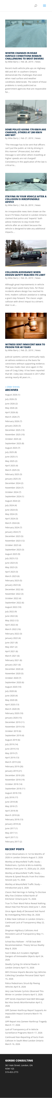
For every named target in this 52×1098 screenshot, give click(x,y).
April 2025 (10, 465)
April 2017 (10, 837)
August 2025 (11, 447)
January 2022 (11, 638)
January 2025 (11, 478)
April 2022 (10, 624)
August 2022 (11, 607)
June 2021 (10, 642)
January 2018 (11, 824)
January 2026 (11, 425)
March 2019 (11, 762)
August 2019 (11, 739)
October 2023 (11, 545)
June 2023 (10, 562)
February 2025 (12, 474)
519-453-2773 (11, 1072)
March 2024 (11, 523)
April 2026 (10, 412)
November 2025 (13, 434)
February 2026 (12, 421)
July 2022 (9, 611)
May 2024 (9, 514)
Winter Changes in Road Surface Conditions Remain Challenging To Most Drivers (24, 55)
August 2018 (11, 793)
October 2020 (11, 678)
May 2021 (9, 646)
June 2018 (10, 801)
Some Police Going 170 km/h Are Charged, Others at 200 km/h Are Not (25, 132)
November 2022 (13, 593)
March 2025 (11, 470)
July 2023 (9, 558)
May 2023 (9, 567)
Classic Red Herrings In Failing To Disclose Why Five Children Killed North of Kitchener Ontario (25, 895)
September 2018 (13, 788)
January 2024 (11, 532)
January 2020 (11, 717)
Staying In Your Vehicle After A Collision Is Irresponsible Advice (26, 199)
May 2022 (9, 620)
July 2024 (9, 505)
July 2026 (9, 399)
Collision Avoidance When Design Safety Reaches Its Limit (25, 273)
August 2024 (11, 500)
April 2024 (10, 518)
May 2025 (9, 461)
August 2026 (11, 394)
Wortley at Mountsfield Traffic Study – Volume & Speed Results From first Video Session (24, 876)
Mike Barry (13, 61)
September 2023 (13, 549)
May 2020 (9, 700)
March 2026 (11, 416)
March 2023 (11, 576)
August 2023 (11, 554)
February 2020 (12, 713)
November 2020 (13, 673)
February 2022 (12, 633)
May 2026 (9, 408)
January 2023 (11, 585)
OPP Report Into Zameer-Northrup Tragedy (26, 1021)
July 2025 (9, 452)
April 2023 (10, 571)
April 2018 (10, 810)
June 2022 (10, 616)
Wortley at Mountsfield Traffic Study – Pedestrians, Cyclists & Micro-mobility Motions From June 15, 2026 (23, 865)
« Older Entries (12, 386)
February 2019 (12, 766)
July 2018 (9, 797)
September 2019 (13, 735)
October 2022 (11, 598)
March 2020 (11, 709)
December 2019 (12, 722)
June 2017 (10, 828)
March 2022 (11, 629)
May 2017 (9, 832)
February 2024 (12, 527)
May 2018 (9, 806)
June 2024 (10, 509)
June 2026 (10, 403)
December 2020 (12, 669)
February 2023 (12, 580)
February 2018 (12, 819)
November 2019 (13, 726)
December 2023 (12, 536)
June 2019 (10, 748)
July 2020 (9, 691)
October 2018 (11, 784)
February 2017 (12, 841)
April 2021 (10, 651)
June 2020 (10, 695)
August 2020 (11, 686)
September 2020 (13, 682)
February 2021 (12, 660)
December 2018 (12, 775)
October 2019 (11, 731)
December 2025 (12, 430)
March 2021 (11, 655)
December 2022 (12, 589)
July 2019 (9, 744)
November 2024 (13, 487)
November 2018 (13, 779)
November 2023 (13, 540)
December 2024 (12, 483)
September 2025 (13, 443)
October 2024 (11, 492)
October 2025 (11, 439)
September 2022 (13, 602)
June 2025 (10, 456)
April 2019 (10, 757)
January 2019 (11, 771)
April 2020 (10, 704)
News (38, 61)
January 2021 (11, 664)
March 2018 (11, 815)
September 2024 (13, 496)
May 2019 (9, 753)
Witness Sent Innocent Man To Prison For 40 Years (25, 346)
